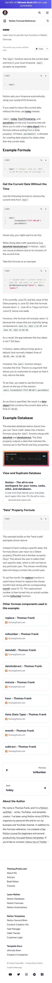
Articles (11, 877)
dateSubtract (20, 246)
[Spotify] (34, 974)
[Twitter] (18, 974)
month (6, 588)
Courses (11, 885)
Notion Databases (15, 898)
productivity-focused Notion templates (23, 837)
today (28, 111)
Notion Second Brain (17, 920)
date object (33, 126)
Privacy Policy (31, 963)
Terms (39, 963)
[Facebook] (42, 974)
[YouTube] (10, 974)
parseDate (8, 122)
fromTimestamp (26, 119)
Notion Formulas (15, 903)
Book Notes (12, 881)
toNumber (15, 596)
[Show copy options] (47, 49)
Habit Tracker (13, 933)
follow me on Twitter (36, 842)
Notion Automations (17, 907)
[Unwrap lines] (45, 75)
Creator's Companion (17, 954)
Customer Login (15, 937)
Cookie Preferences (14, 967)
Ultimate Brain (14, 950)
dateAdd (7, 246)
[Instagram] (26, 974)
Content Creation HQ (17, 924)
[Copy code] (41, 75)
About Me (12, 873)
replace (29, 577)
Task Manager (13, 929)
